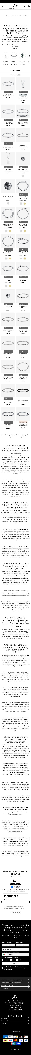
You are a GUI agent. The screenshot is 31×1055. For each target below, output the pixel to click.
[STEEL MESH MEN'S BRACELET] (8, 268)
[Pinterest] (16, 1016)
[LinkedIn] (21, 1016)
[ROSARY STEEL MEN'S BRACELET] (8, 319)
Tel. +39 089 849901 (15, 1005)
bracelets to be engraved (12, 704)
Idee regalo (16, 15)
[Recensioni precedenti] (1, 902)
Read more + (15, 48)
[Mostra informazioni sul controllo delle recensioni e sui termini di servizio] (28, 889)
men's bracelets (19, 655)
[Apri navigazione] (2, 6)
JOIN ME (15, 963)
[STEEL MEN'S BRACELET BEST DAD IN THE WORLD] (8, 111)
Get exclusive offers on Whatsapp (10, 952)
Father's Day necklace (17, 573)
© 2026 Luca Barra (15, 1049)
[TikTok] (14, 1016)
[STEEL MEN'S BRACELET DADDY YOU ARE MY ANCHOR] (8, 135)
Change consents (15, 1031)
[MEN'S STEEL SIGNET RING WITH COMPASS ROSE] (23, 159)
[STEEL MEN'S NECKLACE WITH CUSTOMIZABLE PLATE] (8, 159)
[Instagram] (11, 1016)
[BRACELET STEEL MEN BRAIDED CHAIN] (8, 213)
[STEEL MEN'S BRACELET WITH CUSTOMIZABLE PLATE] (23, 135)
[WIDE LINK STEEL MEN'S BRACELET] (23, 343)
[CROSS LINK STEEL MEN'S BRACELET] (23, 296)
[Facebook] (9, 1016)
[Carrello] (28, 6)
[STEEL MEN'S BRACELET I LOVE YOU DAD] (8, 83)
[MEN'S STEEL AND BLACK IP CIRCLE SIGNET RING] (8, 296)
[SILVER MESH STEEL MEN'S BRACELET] (23, 241)
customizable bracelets (8, 490)
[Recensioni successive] (29, 902)
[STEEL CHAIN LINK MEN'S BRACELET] (23, 366)
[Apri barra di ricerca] (24, 6)
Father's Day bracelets (12, 480)
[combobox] (4, 954)
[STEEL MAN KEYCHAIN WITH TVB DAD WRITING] (23, 83)
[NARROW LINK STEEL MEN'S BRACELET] (8, 343)
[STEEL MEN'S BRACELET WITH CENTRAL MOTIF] (8, 390)
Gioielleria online (9, 15)
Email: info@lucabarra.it (15, 1009)
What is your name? (6, 942)
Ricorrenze (22, 15)
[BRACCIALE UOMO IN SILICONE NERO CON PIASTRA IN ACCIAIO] (23, 390)
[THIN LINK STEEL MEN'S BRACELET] (23, 213)
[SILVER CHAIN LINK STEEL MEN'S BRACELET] (23, 186)
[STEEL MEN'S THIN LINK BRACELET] (23, 268)
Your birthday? (19, 942)
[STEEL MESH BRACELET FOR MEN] (8, 241)
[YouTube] (19, 1016)
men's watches (15, 512)
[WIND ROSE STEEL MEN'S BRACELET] (23, 319)
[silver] (23, 176)
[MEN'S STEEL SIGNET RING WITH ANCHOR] (8, 186)
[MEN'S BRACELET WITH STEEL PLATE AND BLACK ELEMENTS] (8, 366)
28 (26, 435)
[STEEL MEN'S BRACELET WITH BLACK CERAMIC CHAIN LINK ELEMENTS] (8, 414)
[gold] (25, 203)
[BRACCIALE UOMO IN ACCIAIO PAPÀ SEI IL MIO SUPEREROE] (23, 111)
